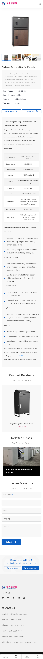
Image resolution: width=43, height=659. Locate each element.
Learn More (21, 426)
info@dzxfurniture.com (25, 356)
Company (6, 518)
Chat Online (32, 111)
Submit (11, 542)
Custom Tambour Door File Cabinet (22, 471)
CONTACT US (8, 608)
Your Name (7, 495)
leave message (31, 568)
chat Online (12, 568)
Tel (4, 503)
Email (5, 510)
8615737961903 (18, 625)
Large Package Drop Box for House (21, 424)
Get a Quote (11, 111)
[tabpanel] (22, 32)
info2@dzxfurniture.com (17, 614)
